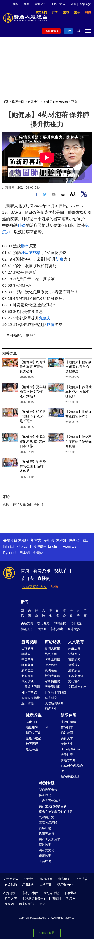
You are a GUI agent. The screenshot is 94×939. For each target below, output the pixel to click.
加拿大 (36, 540)
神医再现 (32, 743)
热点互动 (51, 654)
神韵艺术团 (30, 893)
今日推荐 (77, 623)
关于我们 (29, 879)
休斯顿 (74, 540)
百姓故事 (45, 844)
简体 (62, 4)
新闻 (25, 602)
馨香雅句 (74, 665)
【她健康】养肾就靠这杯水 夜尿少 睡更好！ (78, 391)
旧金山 (8, 546)
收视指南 (46, 879)
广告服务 (28, 884)
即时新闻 (60, 623)
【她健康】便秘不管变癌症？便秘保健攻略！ (78, 441)
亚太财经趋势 (30, 698)
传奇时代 (45, 795)
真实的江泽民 (48, 822)
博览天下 (27, 629)
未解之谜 (74, 648)
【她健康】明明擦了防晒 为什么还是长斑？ (33, 416)
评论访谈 (53, 642)
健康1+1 (31, 722)
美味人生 (67, 743)
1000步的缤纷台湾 (72, 768)
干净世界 (70, 893)
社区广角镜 (29, 692)
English (54, 546)
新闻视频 (29, 642)
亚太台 (22, 546)
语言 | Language (80, 4)
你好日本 (67, 727)
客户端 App (65, 884)
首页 (5, 101)
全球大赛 (74, 629)
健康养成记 (33, 738)
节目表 (27, 578)
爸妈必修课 (76, 676)
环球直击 (27, 654)
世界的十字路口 (55, 692)
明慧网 (56, 898)
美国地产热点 (77, 686)
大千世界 (67, 755)
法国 (85, 540)
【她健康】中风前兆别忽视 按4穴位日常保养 (33, 441)
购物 (54, 586)
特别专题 (47, 783)
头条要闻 (27, 623)
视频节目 (18, 101)
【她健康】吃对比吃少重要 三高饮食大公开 (33, 366)
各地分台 (40, 4)
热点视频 (43, 623)
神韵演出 (57, 629)
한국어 (38, 553)
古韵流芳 (74, 659)
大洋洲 (61, 540)
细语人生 (51, 709)
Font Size (73, 194)
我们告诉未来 (48, 789)
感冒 (51, 324)
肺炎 (22, 225)
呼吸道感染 (31, 253)
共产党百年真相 (49, 801)
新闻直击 (27, 670)
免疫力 (45, 318)
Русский (9, 553)
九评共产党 (46, 817)
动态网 (70, 898)
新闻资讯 (41, 570)
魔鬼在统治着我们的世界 (56, 811)
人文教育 (76, 642)
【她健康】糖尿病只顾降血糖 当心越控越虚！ (78, 366)
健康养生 (34, 101)
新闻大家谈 (52, 648)
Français (69, 546)
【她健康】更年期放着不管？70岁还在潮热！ (33, 391)
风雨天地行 (46, 833)
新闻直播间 (52, 30)
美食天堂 (67, 738)
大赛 (26, 4)
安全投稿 (11, 884)
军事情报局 (52, 681)
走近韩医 (32, 749)
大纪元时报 (51, 893)
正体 (54, 4)
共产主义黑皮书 (49, 839)
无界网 (9, 904)
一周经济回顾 (30, 686)
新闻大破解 (52, 676)
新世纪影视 (26, 904)
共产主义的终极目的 (52, 806)
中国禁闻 (27, 659)
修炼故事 (45, 855)
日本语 (24, 553)
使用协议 (81, 879)
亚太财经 (27, 703)
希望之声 (11, 898)
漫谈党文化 (46, 850)
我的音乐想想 (70, 777)
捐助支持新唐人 (34, 586)
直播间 (43, 578)
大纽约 (23, 540)
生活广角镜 (68, 722)
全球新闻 (27, 648)
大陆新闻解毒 (54, 703)
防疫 (60, 259)
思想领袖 (51, 670)
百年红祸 (45, 828)
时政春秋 (51, 665)
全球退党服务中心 (34, 898)
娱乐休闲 (69, 715)
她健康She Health (55, 101)
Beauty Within (70, 749)
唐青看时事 (52, 686)
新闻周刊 (27, 676)
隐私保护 (64, 879)
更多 (43, 904)
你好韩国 (67, 732)
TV (69, 30)
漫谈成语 (74, 670)
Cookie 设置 (47, 932)
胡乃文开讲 (33, 732)
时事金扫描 (52, 659)
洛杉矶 (49, 540)
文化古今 (74, 681)
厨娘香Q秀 (68, 760)
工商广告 (45, 861)
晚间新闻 (27, 665)
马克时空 (51, 698)
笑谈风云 (74, 654)
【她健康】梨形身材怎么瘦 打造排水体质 (33, 466)
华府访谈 (27, 681)
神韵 (15, 4)
